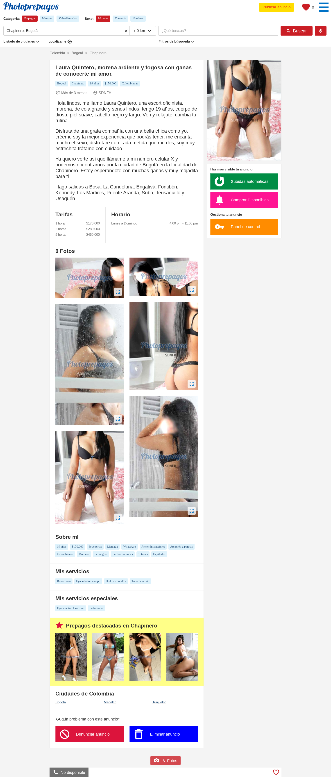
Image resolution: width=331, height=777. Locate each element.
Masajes (47, 18)
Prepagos (29, 18)
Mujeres (103, 18)
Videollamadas (68, 18)
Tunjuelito (159, 702)
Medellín (110, 702)
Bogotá (60, 702)
